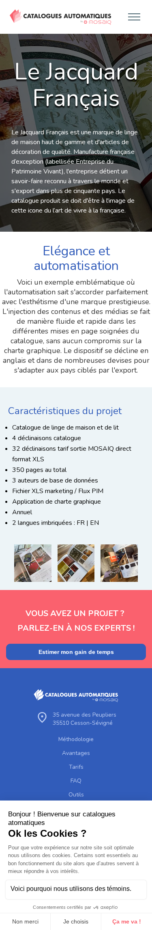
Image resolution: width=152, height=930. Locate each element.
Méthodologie (76, 739)
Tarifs (76, 767)
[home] (58, 17)
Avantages (76, 753)
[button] (132, 17)
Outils (76, 795)
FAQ (76, 781)
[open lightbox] (32, 563)
